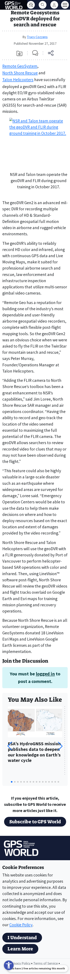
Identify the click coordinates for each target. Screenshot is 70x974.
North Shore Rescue (20, 72)
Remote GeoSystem (19, 66)
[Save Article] (19, 53)
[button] (60, 746)
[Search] (42, 5)
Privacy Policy (20, 963)
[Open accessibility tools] (9, 965)
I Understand (22, 938)
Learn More (20, 949)
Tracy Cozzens (37, 37)
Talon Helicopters (17, 79)
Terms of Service (45, 963)
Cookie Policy (20, 924)
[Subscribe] (31, 5)
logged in (45, 674)
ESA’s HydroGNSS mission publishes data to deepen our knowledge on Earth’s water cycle (34, 752)
